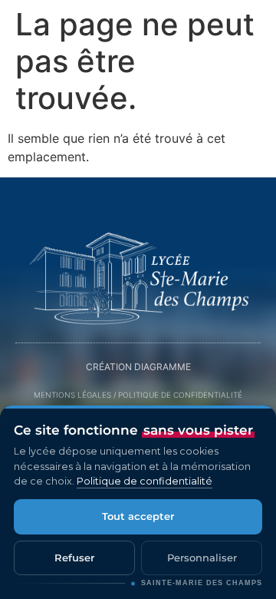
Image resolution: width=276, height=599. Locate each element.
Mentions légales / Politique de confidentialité (138, 394)
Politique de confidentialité (144, 481)
